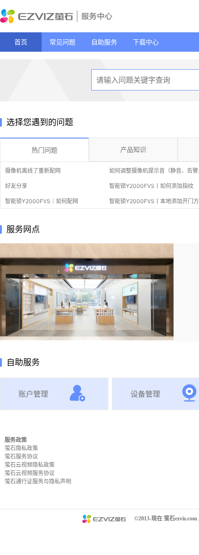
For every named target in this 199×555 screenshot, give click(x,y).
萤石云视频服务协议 (30, 473)
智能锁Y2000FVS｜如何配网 (41, 201)
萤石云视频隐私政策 (30, 464)
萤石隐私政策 (21, 448)
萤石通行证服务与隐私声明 (38, 481)
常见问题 (62, 42)
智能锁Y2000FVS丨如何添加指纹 (151, 185)
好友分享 (16, 185)
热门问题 (44, 150)
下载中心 (146, 42)
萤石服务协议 (21, 456)
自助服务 (104, 42)
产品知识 (133, 149)
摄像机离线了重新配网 (33, 170)
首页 (20, 42)
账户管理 (33, 393)
